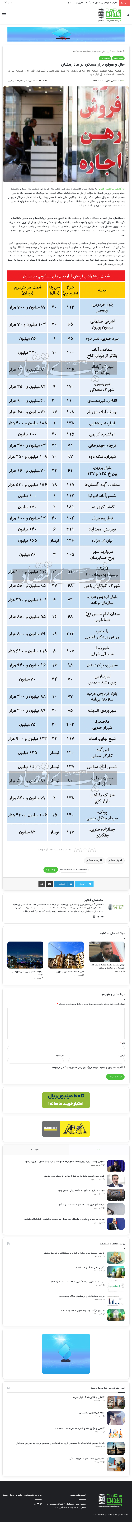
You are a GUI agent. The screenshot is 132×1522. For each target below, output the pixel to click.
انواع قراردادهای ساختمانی (91, 1412)
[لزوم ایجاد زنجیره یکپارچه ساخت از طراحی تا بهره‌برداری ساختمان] (116, 1180)
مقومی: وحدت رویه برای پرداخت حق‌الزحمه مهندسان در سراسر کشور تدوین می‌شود (64, 1161)
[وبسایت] (102, 917)
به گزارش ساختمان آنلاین (111, 189)
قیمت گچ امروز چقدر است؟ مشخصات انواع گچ (81, 1204)
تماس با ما (81, 1507)
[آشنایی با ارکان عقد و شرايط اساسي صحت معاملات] (116, 1433)
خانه (120, 51)
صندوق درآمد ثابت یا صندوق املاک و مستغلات (82, 1310)
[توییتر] (98, 917)
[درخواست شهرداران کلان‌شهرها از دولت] (25, 955)
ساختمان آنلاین (112, 80)
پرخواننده (35, 1149)
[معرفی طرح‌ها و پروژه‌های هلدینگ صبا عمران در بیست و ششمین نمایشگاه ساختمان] (116, 1224)
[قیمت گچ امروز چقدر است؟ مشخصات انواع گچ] (116, 1209)
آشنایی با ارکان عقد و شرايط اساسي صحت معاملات (79, 1428)
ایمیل (121, 1055)
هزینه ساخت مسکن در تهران (70, 971)
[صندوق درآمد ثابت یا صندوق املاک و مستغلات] (116, 1315)
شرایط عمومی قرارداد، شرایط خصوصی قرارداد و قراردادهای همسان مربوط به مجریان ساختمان (60, 1443)
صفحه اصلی (80, 1504)
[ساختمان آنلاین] (109, 14)
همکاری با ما (60, 1507)
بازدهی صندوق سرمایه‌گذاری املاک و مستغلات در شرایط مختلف (74, 1253)
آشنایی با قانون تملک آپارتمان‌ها (88, 1397)
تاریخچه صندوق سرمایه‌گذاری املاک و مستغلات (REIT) (77, 1281)
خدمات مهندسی (56, 1504)
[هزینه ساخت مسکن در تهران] (66, 955)
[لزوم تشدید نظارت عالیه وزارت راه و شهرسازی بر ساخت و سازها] (107, 952)
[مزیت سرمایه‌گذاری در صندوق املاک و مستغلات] (116, 1301)
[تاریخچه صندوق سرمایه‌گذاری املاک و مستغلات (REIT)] (116, 1286)
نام (122, 1043)
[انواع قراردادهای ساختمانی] (116, 1418)
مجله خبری (112, 51)
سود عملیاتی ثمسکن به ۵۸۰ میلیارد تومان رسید (80, 1190)
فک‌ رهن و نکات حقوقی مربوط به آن (86, 1458)
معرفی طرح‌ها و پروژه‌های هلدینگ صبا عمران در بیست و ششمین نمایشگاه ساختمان (63, 1219)
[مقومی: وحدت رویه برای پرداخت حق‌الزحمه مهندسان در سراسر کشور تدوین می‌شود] (116, 1166)
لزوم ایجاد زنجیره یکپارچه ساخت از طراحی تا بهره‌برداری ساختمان (73, 1176)
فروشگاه (69, 1504)
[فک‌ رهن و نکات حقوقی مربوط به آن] (116, 1464)
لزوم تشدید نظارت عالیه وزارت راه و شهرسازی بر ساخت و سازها (107, 966)
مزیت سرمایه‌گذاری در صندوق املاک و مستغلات (81, 1296)
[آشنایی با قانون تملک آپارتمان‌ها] (116, 1402)
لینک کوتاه (51, 869)
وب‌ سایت (59, 1055)
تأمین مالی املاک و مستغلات (90, 1267)
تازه (99, 1149)
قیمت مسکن (93, 860)
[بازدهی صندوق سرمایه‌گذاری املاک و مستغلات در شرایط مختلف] (116, 1258)
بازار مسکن (114, 860)
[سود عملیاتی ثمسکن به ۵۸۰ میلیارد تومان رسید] (116, 1195)
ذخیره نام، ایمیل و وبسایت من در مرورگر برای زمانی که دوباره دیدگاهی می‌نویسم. (86, 1067)
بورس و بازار (105, 58)
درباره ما (71, 1507)
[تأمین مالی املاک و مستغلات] (116, 1272)
